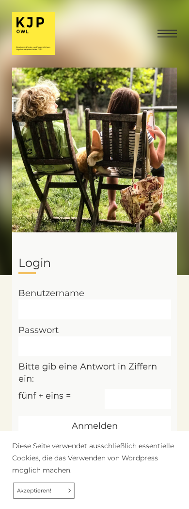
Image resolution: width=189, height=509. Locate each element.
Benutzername (51, 293)
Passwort (38, 330)
